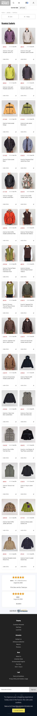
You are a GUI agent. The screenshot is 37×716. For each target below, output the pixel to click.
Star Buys (18, 627)
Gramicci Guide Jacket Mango (8, 124)
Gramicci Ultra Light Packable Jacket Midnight (27, 87)
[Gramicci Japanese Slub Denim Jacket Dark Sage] (27, 289)
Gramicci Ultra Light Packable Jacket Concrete (27, 51)
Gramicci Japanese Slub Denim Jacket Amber (9, 341)
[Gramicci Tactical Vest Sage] (10, 471)
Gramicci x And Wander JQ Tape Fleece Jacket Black (27, 450)
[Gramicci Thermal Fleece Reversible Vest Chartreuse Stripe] (10, 253)
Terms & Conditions (18, 676)
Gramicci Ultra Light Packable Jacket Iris (8, 51)
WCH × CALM (18, 667)
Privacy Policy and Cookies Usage (18, 679)
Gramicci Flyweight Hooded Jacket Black (8, 196)
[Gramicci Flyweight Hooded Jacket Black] (10, 181)
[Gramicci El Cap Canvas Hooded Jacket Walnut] (10, 362)
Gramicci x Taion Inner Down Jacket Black (8, 414)
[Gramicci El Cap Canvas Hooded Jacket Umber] (27, 326)
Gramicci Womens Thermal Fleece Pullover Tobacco (27, 270)
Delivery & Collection (18, 642)
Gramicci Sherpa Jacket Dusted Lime (26, 522)
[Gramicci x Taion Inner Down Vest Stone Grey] (27, 398)
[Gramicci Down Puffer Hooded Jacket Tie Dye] (27, 181)
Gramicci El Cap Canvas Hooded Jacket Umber (26, 341)
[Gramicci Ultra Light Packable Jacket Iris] (10, 36)
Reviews (18, 647)
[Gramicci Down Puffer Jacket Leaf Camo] (10, 507)
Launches (18, 630)
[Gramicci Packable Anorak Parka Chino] (10, 543)
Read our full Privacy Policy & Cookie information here (18, 706)
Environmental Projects (18, 661)
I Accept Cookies (18, 710)
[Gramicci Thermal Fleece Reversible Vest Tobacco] (27, 217)
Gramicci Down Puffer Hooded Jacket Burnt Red (9, 232)
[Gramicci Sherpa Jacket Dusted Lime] (27, 507)
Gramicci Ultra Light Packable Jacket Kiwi (8, 87)
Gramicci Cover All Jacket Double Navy (27, 558)
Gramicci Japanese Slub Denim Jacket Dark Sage (27, 305)
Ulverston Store (18, 659)
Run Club (18, 664)
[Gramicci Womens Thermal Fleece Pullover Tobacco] (27, 253)
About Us (18, 656)
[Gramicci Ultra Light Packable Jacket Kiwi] (10, 72)
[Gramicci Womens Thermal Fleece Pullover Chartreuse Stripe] (10, 289)
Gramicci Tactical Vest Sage (8, 486)
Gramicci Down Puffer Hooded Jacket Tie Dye (26, 196)
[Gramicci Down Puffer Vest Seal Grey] (10, 434)
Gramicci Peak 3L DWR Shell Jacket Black (26, 377)
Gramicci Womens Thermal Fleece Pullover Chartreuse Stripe (9, 306)
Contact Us (18, 639)
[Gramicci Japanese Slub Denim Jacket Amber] (10, 326)
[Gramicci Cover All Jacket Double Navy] (27, 543)
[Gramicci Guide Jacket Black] (10, 144)
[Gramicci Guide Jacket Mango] (10, 108)
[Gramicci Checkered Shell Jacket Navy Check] (27, 144)
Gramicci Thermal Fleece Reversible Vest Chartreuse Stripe (9, 270)
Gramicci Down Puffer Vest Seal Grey (8, 450)
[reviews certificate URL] (18, 610)
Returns (18, 644)
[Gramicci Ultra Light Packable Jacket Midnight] (27, 72)
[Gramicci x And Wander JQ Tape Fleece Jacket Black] (27, 434)
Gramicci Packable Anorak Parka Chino (9, 558)
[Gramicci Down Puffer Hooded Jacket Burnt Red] (10, 217)
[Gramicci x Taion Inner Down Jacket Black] (10, 398)
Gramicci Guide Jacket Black (8, 160)
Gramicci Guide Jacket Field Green (26, 124)
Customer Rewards (18, 624)
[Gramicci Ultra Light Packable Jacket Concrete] (27, 36)
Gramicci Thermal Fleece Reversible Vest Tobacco (27, 232)
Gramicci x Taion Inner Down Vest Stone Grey (26, 414)
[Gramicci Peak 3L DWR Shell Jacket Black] (27, 362)
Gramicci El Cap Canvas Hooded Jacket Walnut (9, 377)
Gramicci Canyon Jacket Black (27, 486)
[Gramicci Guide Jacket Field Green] (27, 108)
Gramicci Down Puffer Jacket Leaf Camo (8, 522)
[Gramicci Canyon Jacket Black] (27, 471)
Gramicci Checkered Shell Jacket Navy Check (27, 160)
